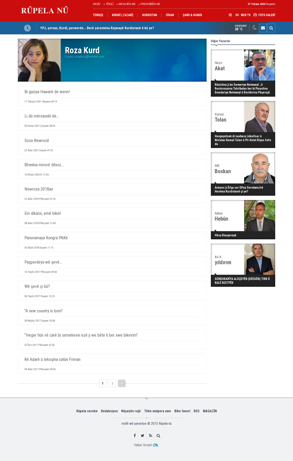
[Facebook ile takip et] (135, 435)
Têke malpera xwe (157, 411)
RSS (196, 411)
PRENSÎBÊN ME (150, 4)
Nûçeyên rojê (131, 411)
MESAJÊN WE (127, 4)
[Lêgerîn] (271, 28)
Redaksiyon (109, 411)
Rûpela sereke (87, 411)
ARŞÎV (97, 4)
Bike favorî (182, 411)
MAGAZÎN (210, 411)
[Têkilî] (263, 28)
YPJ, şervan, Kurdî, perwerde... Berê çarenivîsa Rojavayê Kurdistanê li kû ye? (97, 28)
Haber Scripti (143, 445)
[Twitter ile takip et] (142, 435)
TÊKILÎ (109, 4)
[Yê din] (121, 383)
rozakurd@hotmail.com (89, 57)
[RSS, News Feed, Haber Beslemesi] (150, 435)
